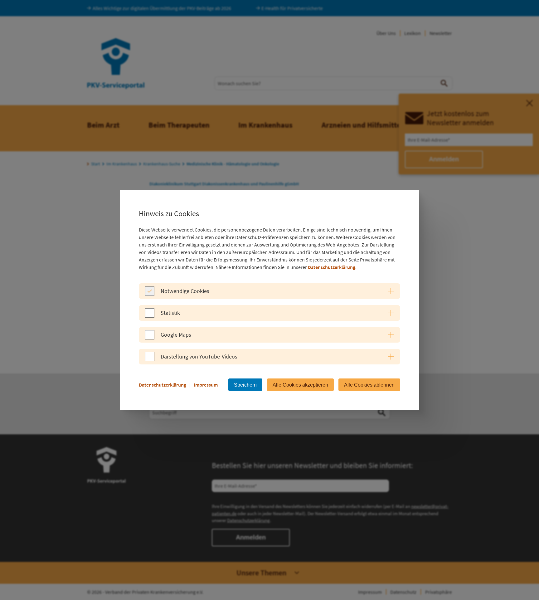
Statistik (170, 312)
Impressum (206, 385)
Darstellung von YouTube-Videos (199, 356)
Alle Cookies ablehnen (369, 385)
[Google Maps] (149, 337)
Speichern (245, 385)
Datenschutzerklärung (331, 267)
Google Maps (176, 334)
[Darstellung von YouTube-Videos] (149, 359)
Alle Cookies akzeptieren (300, 385)
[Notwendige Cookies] (149, 294)
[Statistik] (149, 316)
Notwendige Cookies (185, 291)
